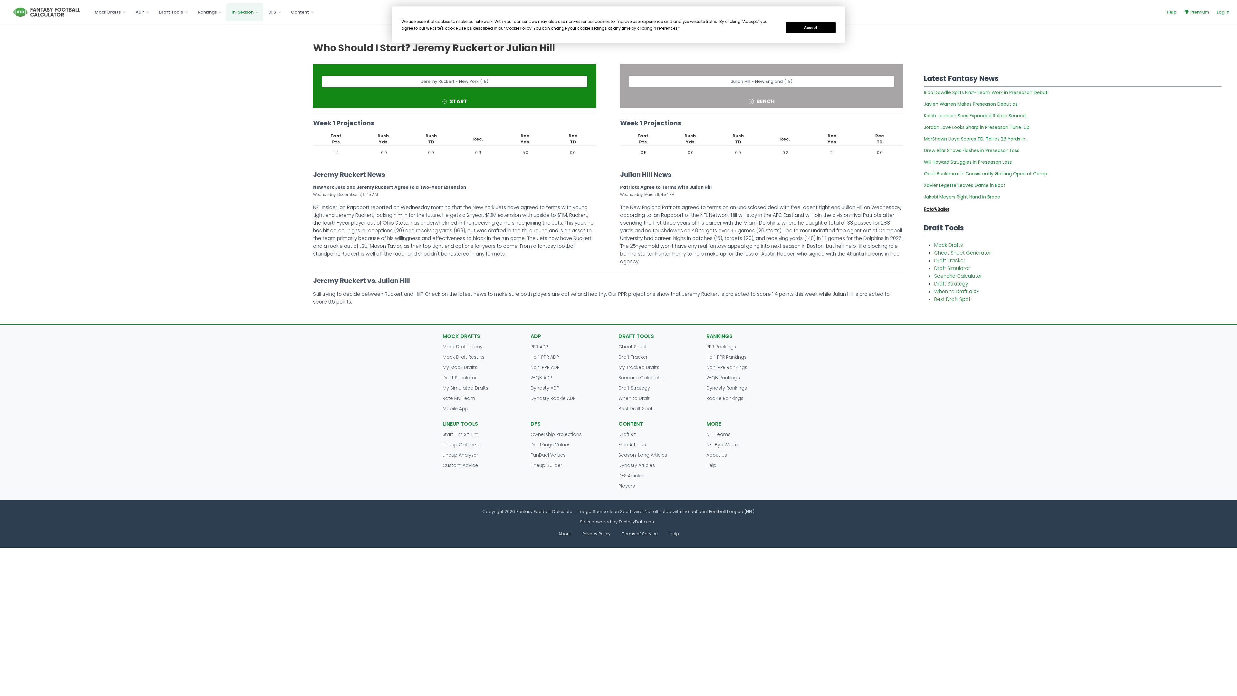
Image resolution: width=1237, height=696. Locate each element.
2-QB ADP (541, 377)
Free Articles (632, 444)
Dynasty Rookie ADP (553, 398)
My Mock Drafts (460, 367)
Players (626, 486)
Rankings (207, 12)
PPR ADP (539, 346)
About (564, 534)
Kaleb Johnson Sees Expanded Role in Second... (976, 115)
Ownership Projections (556, 434)
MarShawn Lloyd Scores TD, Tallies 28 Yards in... (976, 139)
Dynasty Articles (636, 465)
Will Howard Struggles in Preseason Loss (968, 162)
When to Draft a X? (956, 291)
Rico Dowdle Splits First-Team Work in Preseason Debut (986, 92)
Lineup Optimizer (462, 444)
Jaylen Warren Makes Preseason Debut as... (972, 104)
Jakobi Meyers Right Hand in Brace (962, 197)
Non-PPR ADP (545, 367)
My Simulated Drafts (465, 388)
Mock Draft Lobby (463, 346)
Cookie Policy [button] (519, 28)
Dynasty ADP (545, 388)
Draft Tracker (949, 260)
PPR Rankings (721, 346)
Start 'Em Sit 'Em (460, 434)
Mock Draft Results (463, 357)
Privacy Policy (596, 534)
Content (300, 12)
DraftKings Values (551, 444)
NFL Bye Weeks (722, 444)
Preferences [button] (666, 28)
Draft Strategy (951, 283)
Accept (811, 27)
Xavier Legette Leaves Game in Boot (964, 185)
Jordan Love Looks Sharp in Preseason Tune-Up (977, 127)
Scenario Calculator (958, 276)
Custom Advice (460, 465)
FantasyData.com (638, 522)
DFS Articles (631, 475)
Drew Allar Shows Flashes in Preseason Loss (971, 150)
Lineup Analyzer (460, 455)
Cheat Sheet (632, 346)
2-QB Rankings (723, 377)
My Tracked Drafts (638, 367)
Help (1171, 12)
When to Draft (634, 398)
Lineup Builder (546, 465)
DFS (272, 12)
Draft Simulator (952, 268)
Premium (1199, 12)
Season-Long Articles (642, 455)
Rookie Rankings (724, 398)
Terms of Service (640, 534)
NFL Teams (718, 434)
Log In (1223, 12)
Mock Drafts (108, 12)
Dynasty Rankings (726, 388)
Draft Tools (171, 12)
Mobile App (455, 408)
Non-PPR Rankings (726, 367)
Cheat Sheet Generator (962, 252)
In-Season (243, 12)
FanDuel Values (548, 455)
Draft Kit (627, 434)
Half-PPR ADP (545, 357)
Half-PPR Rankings (726, 357)
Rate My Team (459, 398)
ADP (140, 12)
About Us (716, 455)
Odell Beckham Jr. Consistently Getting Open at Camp (985, 173)
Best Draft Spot (952, 299)
